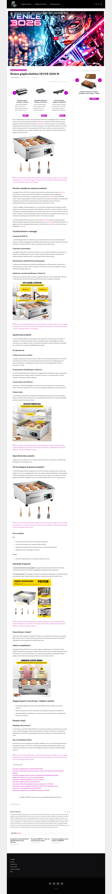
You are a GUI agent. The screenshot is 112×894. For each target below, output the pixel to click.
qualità (50, 224)
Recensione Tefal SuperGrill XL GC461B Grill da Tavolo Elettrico (19, 840)
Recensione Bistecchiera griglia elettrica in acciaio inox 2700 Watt (33, 784)
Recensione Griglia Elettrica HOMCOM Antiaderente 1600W (31, 790)
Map (11, 871)
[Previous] (14, 93)
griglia (44, 121)
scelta (56, 477)
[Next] (66, 93)
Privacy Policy (13, 866)
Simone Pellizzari (15, 77)
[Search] (101, 4)
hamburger (40, 124)
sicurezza (23, 226)
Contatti (12, 861)
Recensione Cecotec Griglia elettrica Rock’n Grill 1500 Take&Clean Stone (35, 786)
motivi (61, 192)
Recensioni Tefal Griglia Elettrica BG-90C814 (27, 788)
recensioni (46, 220)
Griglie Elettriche (15, 804)
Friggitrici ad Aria (26, 4)
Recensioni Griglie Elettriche (18, 70)
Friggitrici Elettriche (40, 4)
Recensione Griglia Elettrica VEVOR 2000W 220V (28, 769)
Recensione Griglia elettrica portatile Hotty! (26, 782)
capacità (49, 222)
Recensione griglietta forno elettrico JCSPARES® (60, 839)
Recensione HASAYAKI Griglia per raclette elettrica (28, 779)
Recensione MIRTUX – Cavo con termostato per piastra (40, 839)
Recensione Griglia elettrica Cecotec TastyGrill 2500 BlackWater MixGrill (36, 775)
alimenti (49, 196)
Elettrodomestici (55, 4)
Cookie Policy (13, 864)
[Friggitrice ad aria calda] (13, 4)
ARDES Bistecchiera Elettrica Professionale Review (28, 777)
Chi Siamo (12, 859)
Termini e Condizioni (15, 869)
